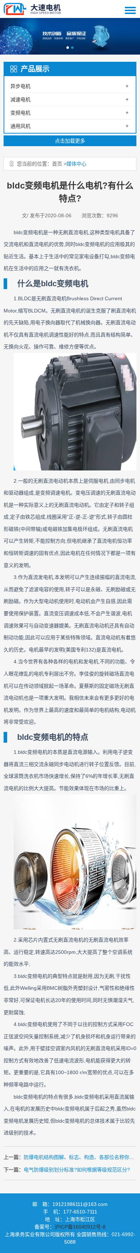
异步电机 (20, 86)
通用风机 (20, 126)
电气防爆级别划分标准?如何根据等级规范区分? (77, 1170)
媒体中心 (76, 164)
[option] (70, 36)
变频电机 (20, 113)
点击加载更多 (70, 141)
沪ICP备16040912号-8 (80, 1227)
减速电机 (20, 99)
